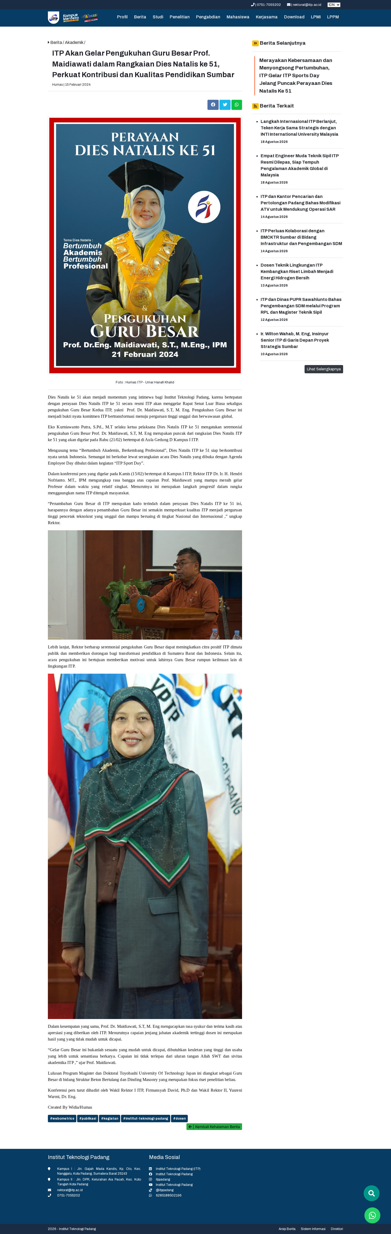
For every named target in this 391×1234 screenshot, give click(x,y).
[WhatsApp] (236, 104)
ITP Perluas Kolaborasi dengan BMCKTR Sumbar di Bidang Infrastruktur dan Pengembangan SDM (301, 237)
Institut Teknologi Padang (174, 1174)
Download (294, 17)
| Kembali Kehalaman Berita (216, 1126)
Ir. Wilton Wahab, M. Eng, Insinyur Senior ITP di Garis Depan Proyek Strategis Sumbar (295, 340)
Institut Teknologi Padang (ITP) (178, 1169)
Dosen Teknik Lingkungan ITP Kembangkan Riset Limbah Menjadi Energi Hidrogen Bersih (297, 271)
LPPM (333, 17)
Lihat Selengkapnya (324, 369)
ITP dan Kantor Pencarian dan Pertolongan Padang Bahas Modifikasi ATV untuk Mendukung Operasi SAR (300, 203)
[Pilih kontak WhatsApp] (372, 1215)
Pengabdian (208, 17)
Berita (140, 17)
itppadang (163, 1179)
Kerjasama (267, 17)
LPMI (316, 17)
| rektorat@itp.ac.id (306, 5)
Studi (158, 17)
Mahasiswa (238, 17)
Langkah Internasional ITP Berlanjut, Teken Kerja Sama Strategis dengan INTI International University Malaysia (299, 127)
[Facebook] (213, 104)
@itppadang (164, 1190)
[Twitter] (225, 104)
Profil (122, 17)
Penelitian (180, 17)
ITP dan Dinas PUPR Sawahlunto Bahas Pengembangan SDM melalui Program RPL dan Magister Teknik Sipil (301, 305)
